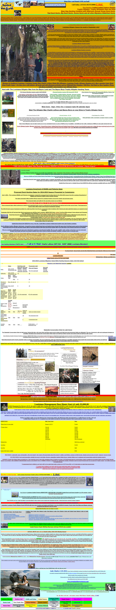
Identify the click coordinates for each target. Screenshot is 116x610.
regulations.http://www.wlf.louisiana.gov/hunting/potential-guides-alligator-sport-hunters (65, 136)
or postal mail (67, 608)
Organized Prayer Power (30, 605)
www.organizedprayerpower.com (78, 581)
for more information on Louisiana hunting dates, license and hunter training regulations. (74, 174)
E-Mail (99, 4)
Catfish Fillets (55, 585)
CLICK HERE (47, 133)
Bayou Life (77, 602)
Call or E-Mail (34, 244)
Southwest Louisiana (66, 573)
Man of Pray (77, 599)
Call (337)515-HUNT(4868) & (43, 608)
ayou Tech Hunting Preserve (78, 605)
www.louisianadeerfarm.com (102, 591)
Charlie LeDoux (76, 608)
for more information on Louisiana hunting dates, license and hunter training (71, 133)
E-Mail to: (53, 608)
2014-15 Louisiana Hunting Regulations (72, 401)
